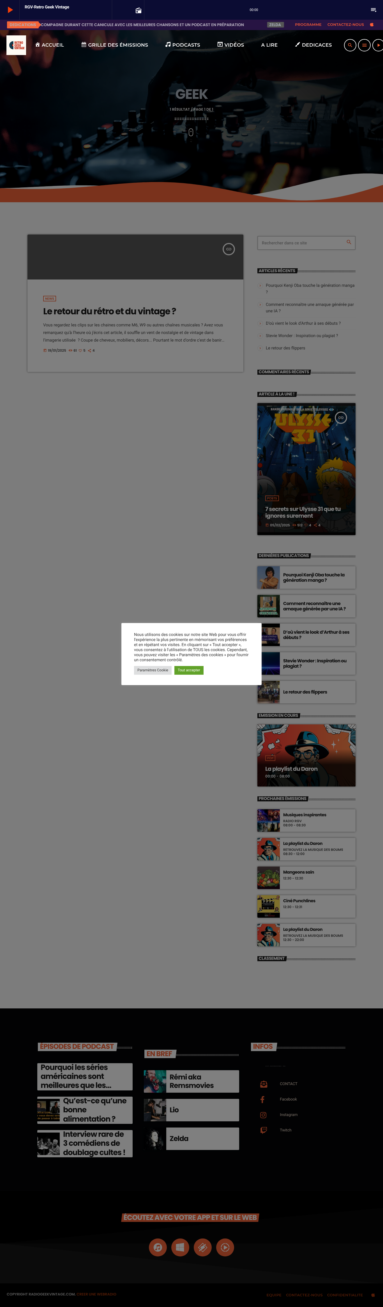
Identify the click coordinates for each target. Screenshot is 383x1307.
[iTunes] (372, 25)
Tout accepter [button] (189, 670)
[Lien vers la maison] (16, 45)
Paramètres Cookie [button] (152, 670)
